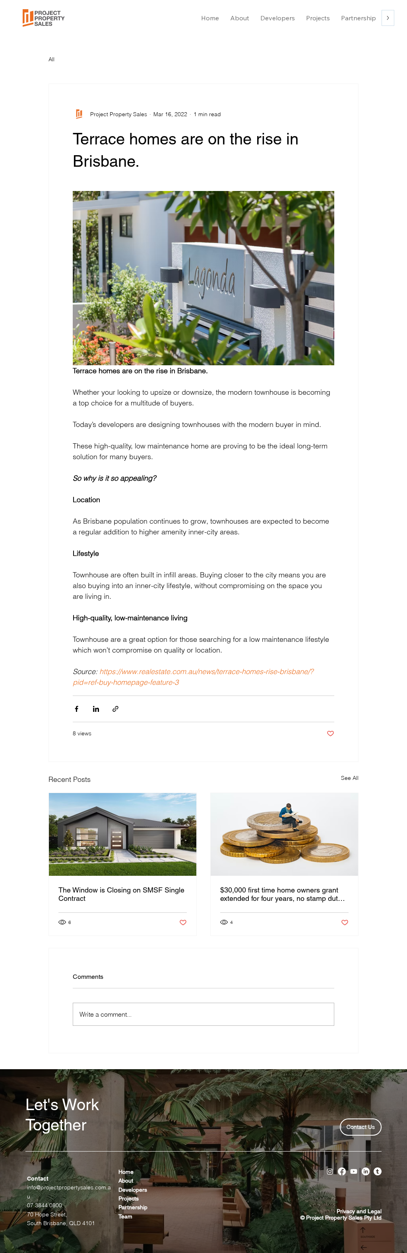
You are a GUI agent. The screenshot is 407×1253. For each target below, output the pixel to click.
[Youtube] (354, 1171)
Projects (128, 1198)
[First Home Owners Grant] (284, 834)
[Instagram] (330, 1171)
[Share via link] (115, 709)
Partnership (132, 1207)
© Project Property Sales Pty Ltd (341, 1217)
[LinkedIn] (366, 1171)
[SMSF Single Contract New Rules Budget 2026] (122, 834)
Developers (132, 1190)
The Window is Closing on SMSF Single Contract (121, 894)
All (51, 59)
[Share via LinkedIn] (96, 709)
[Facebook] (342, 1171)
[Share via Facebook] (76, 709)
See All (350, 777)
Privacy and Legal (359, 1211)
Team (125, 1216)
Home (126, 1172)
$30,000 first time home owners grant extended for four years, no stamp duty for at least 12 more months (280, 894)
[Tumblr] (378, 1171)
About (126, 1180)
